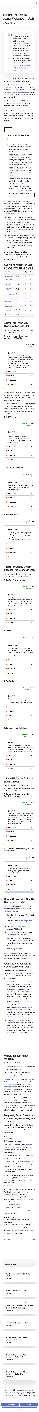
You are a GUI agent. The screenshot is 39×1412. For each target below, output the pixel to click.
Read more (9, 1278)
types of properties (17, 926)
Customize (19, 1409)
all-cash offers (21, 1009)
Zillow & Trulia (10, 298)
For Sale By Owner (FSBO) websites (16, 92)
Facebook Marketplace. (22, 1161)
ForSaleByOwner (9, 294)
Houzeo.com (22, 179)
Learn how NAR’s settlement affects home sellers (21, 67)
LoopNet (8, 310)
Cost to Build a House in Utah (15, 1291)
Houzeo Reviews (11, 953)
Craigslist (8, 301)
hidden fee (19, 949)
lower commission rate (24, 991)
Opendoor (23, 1020)
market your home (10, 1087)
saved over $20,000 (25, 191)
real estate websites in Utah (16, 935)
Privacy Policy (24, 1397)
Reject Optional (10, 1404)
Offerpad (10, 1023)
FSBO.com (9, 279)
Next (33, 1239)
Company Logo (12, 345)
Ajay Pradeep (22, 1270)
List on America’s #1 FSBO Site (15, 1231)
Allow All (28, 1404)
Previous (7, 1239)
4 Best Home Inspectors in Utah (16, 1323)
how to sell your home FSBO (14, 1204)
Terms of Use (14, 1397)
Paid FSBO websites (13, 220)
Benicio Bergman (23, 1302)
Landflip (9, 314)
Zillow (26, 1159)
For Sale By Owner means (13, 201)
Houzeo (7, 1079)
